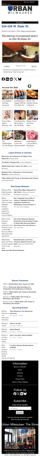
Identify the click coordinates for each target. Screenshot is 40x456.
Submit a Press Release (20, 382)
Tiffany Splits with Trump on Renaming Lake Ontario (20, 178)
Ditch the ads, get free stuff (20, 419)
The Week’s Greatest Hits (10, 162)
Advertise (20, 373)
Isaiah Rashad (15, 329)
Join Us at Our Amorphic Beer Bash (12, 2)
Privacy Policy (19, 379)
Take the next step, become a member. (20, 417)
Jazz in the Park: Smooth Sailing (21, 335)
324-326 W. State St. (15, 26)
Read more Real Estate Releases (13, 250)
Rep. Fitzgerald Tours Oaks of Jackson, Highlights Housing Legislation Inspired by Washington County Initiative (24, 201)
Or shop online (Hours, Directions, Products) (20, 453)
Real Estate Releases (20, 186)
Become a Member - (29, 2)
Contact (19, 376)
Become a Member (20, 367)
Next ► (34, 66)
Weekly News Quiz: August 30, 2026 (14, 166)
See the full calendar (8, 358)
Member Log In (6, 4)
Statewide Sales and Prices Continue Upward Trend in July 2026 (24, 242)
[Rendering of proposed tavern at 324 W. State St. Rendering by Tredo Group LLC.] (20, 52)
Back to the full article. (28, 31)
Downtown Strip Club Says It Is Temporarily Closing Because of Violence (17, 288)
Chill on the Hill (15, 323)
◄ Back (6, 66)
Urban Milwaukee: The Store (20, 424)
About (20, 370)
